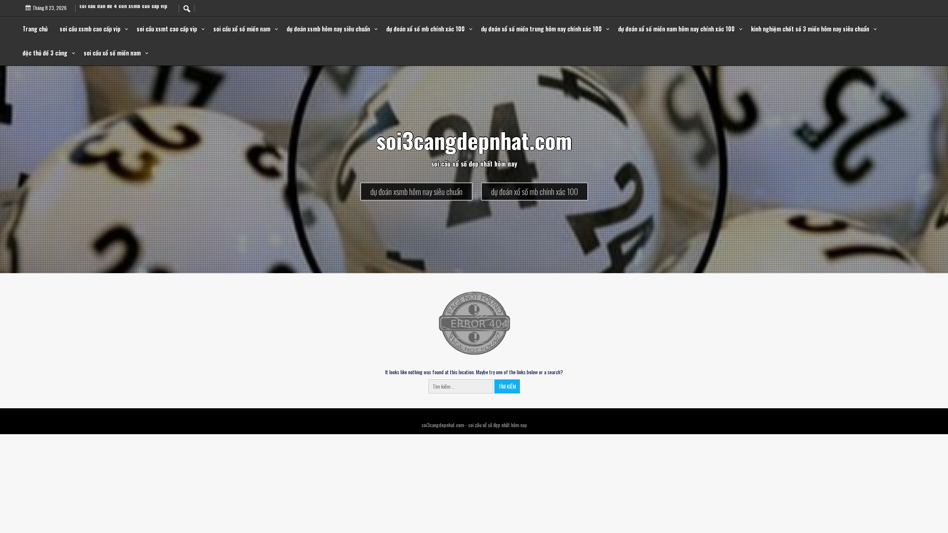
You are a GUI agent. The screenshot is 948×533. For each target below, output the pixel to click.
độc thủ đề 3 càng (45, 52)
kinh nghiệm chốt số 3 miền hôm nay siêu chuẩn (810, 28)
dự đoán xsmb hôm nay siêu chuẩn (328, 28)
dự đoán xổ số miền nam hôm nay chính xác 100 (676, 28)
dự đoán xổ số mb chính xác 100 (425, 28)
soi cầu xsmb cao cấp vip (90, 28)
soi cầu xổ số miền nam (241, 28)
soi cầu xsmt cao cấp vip (167, 28)
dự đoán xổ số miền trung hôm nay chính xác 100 (541, 28)
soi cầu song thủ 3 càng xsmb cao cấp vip (127, 6)
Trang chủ (35, 28)
